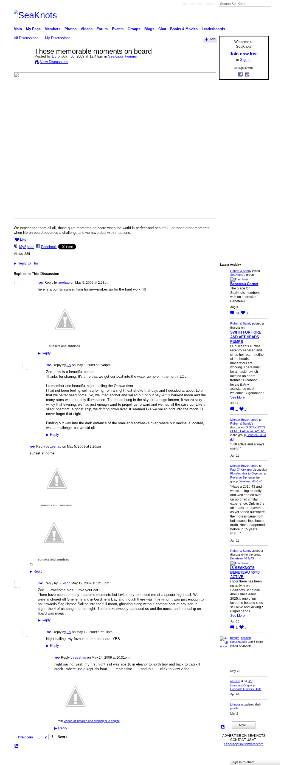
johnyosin (236, 704)
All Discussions (26, 38)
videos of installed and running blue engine (92, 721)
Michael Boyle (239, 419)
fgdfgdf (234, 637)
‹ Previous (24, 737)
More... (243, 725)
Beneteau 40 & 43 (250, 481)
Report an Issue (228, 759)
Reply (44, 353)
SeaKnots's (237, 274)
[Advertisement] (242, 166)
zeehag (64, 282)
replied (253, 419)
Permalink (41, 282)
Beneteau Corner (244, 284)
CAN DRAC (52, 759)
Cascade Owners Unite (246, 689)
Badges (206, 759)
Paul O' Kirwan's (241, 469)
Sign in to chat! (243, 762)
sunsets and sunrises (64, 346)
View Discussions (54, 62)
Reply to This (26, 263)
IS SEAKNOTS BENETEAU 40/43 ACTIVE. (245, 572)
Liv (54, 56)
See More (237, 397)
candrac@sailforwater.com (243, 744)
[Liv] (22, 62)
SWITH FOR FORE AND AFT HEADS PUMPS (245, 337)
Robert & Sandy (240, 270)
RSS (16, 746)
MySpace (26, 247)
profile (234, 708)
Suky (62, 583)
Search (276, 3)
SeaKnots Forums (122, 56)
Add (213, 39)
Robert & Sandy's (242, 423)
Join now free (192, 4)
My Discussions (58, 38)
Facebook (49, 247)
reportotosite (238, 641)
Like (23, 239)
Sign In (211, 4)
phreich (246, 637)
